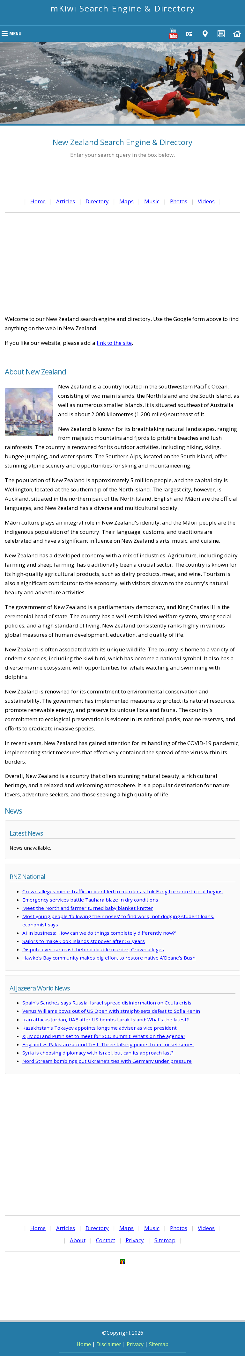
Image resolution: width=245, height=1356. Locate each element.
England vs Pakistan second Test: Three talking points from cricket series (108, 1044)
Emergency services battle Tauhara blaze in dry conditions (90, 899)
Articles (65, 201)
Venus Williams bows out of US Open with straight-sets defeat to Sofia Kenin (111, 1011)
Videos (206, 201)
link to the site (114, 342)
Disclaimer (108, 1344)
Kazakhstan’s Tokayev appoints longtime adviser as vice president (99, 1028)
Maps (126, 201)
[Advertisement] (122, 263)
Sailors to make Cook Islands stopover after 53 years (83, 941)
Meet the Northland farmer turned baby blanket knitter (87, 908)
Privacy (135, 1240)
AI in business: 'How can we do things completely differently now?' (99, 933)
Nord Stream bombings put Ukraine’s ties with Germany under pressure (107, 1061)
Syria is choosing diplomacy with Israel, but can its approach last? (98, 1052)
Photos (178, 201)
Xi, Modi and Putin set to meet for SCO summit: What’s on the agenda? (103, 1036)
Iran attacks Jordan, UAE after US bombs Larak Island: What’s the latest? (105, 1019)
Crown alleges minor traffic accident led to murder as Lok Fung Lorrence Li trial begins (122, 891)
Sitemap (164, 1240)
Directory (97, 201)
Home (38, 201)
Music (152, 201)
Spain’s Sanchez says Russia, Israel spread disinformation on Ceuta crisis (106, 1002)
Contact (105, 1240)
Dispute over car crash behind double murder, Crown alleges (93, 949)
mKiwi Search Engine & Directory (122, 8)
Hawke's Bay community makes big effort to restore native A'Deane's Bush (109, 957)
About (77, 1240)
